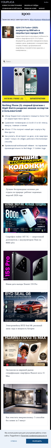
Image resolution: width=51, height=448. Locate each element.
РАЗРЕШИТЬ (37, 441)
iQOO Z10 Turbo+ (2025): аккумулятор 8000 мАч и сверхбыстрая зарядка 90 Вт (30, 30)
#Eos (32, 19)
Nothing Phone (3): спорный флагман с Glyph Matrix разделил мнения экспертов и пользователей (25, 108)
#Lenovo (37, 19)
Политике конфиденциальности (34, 436)
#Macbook (46, 19)
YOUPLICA (7, 2)
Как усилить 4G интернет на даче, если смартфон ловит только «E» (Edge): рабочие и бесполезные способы (26, 139)
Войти (46, 2)
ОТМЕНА (14, 441)
